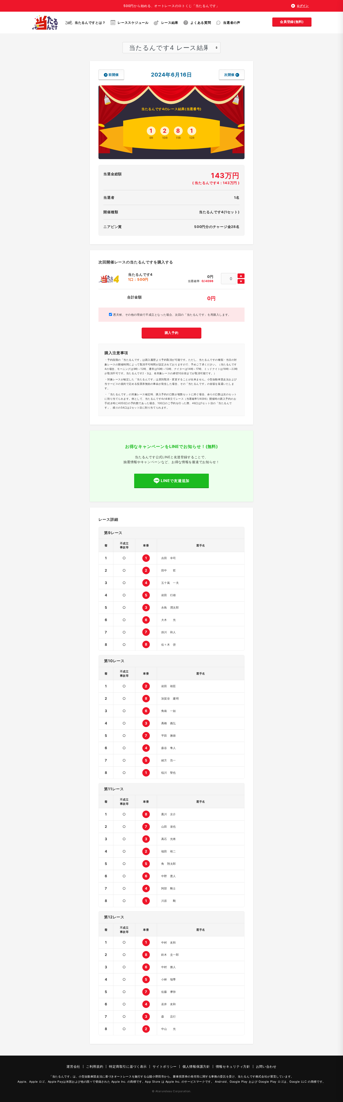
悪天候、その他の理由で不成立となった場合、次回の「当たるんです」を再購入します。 (171, 314)
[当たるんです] (45, 22)
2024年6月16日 (171, 74)
